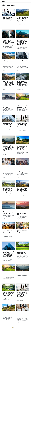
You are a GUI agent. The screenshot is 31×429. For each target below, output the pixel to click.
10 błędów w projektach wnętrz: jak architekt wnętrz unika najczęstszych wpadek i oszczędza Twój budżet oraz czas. (22, 212)
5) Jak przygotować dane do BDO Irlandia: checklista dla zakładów (22, 231)
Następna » (17, 327)
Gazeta (3, 1)
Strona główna (27, 1)
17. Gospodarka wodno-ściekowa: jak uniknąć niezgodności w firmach (21, 252)
